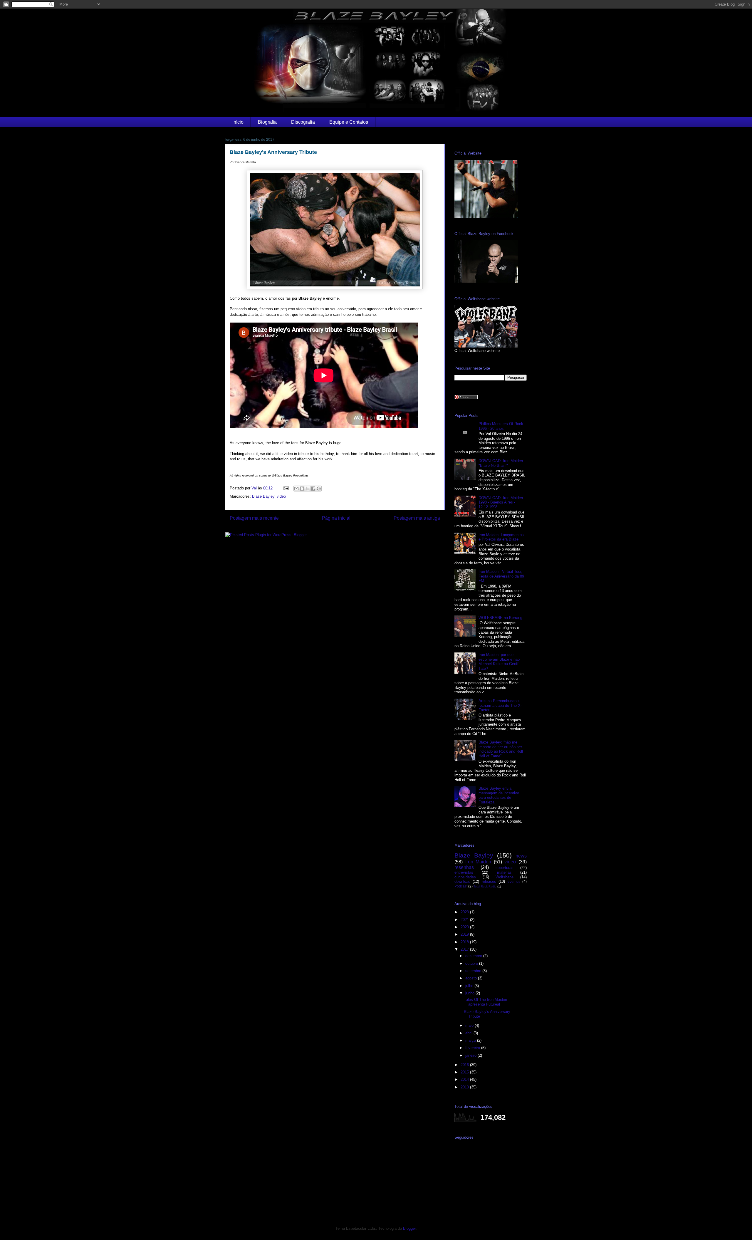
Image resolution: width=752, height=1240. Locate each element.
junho (470, 993)
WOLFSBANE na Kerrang (500, 617)
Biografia (267, 122)
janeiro (471, 1055)
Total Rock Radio (485, 886)
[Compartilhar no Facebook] (313, 488)
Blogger (409, 1228)
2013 (465, 1087)
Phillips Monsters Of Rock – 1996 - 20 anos (502, 426)
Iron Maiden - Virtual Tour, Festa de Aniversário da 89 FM (501, 576)
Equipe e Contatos (348, 122)
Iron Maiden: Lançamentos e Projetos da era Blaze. (501, 537)
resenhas (464, 867)
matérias (504, 872)
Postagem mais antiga (417, 518)
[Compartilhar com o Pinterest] (319, 488)
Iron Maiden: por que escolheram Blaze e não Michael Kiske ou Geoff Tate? (499, 661)
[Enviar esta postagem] (285, 488)
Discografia (303, 122)
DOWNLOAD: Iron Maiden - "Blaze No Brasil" (502, 463)
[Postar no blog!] (302, 488)
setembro (473, 971)
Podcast (460, 886)
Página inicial (336, 518)
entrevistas (463, 872)
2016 (465, 1065)
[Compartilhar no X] (307, 488)
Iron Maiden (478, 861)
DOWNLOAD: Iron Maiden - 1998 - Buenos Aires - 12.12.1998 (502, 502)
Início (238, 122)
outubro (472, 963)
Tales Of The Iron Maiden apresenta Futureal (485, 1001)
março (471, 1040)
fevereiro (473, 1048)
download (462, 881)
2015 (465, 1072)
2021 (465, 919)
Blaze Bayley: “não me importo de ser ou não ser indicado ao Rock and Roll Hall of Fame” (501, 749)
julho (469, 986)
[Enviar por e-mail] (296, 488)
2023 (465, 912)
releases (489, 881)
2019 (465, 934)
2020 (465, 927)
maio (470, 1025)
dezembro (474, 956)
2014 (465, 1079)
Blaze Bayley (263, 496)
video (281, 496)
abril (469, 1033)
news (521, 855)
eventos (514, 881)
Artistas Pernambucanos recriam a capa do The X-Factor (500, 705)
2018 (465, 942)
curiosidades (465, 877)
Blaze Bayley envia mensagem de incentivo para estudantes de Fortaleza (499, 795)
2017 (465, 949)
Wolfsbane (504, 877)
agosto (471, 978)
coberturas (504, 867)
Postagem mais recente (254, 518)
